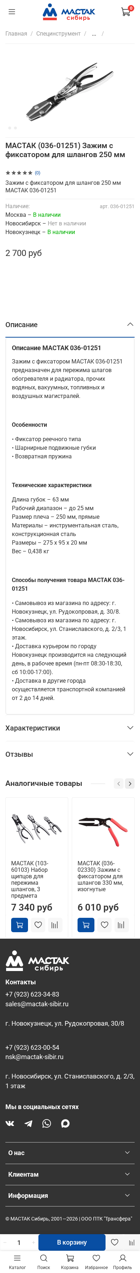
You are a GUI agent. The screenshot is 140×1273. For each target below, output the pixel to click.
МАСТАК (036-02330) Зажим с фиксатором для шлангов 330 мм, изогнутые (100, 876)
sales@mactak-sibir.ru (37, 1004)
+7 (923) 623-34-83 (32, 994)
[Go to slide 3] (15, 128)
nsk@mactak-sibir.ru (34, 1057)
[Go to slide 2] (9, 128)
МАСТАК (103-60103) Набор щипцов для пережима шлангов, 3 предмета (29, 879)
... (94, 34)
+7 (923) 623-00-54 (32, 1047)
